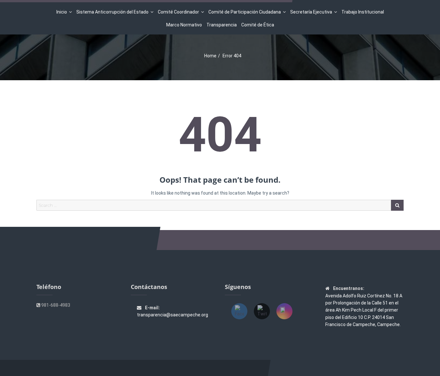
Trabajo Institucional (362, 11)
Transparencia (221, 24)
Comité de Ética (257, 24)
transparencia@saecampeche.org (172, 314)
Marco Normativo (184, 24)
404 (220, 135)
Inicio (61, 11)
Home (210, 55)
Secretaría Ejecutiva (311, 11)
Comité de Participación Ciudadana (244, 11)
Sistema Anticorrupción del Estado (112, 11)
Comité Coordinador (178, 11)
